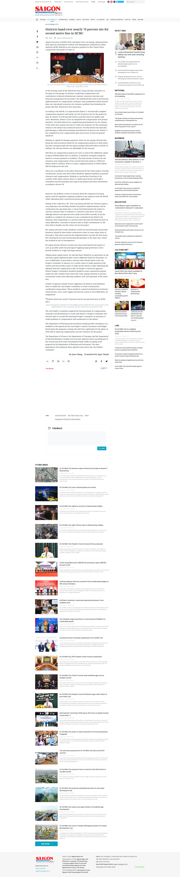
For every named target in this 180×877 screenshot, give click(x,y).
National (43, 19)
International (63, 19)
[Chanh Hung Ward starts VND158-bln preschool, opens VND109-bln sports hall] (46, 569)
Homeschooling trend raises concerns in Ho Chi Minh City (129, 231)
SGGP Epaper (101, 2)
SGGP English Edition (48, 11)
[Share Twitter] (37, 42)
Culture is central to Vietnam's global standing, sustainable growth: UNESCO (121, 294)
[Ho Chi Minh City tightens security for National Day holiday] (46, 512)
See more (45, 844)
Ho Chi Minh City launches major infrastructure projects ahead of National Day (83, 469)
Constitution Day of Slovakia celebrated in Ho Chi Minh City (81, 638)
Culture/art (101, 19)
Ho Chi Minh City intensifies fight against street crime (128, 367)
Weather (140, 19)
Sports (92, 19)
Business (72, 19)
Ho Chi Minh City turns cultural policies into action (78, 487)
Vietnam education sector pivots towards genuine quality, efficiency (128, 243)
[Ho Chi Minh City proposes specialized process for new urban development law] (46, 794)
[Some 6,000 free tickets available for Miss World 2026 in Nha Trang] (130, 260)
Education (85, 19)
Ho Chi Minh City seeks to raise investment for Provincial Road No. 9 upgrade (84, 733)
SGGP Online (58, 2)
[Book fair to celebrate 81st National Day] (138, 283)
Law (107, 19)
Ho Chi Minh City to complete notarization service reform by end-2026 (128, 331)
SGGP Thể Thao (68, 2)
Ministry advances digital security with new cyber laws (129, 361)
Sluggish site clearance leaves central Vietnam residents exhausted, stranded (128, 132)
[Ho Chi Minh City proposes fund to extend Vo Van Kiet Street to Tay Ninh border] (46, 775)
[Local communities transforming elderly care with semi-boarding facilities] (130, 41)
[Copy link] (37, 57)
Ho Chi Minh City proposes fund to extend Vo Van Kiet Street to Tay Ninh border (83, 770)
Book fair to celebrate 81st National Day (135, 292)
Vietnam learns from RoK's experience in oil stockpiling (130, 95)
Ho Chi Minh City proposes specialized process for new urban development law (82, 789)
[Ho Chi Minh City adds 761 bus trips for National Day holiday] (46, 531)
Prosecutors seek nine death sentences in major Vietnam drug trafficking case (129, 355)
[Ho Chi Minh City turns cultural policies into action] (46, 493)
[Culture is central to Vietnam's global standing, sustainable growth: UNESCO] (122, 283)
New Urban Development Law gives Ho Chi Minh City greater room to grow (129, 126)
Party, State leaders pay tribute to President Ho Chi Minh (129, 113)
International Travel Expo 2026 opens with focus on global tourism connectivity (84, 714)
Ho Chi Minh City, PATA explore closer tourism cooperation (81, 657)
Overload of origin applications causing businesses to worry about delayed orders (129, 177)
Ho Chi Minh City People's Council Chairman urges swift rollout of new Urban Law (83, 695)
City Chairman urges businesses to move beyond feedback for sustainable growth (82, 620)
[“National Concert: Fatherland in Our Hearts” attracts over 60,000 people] (138, 305)
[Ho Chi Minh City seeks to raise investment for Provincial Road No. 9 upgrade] (46, 738)
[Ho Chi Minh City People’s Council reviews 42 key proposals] (46, 550)
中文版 (93, 2)
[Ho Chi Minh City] (37, 68)
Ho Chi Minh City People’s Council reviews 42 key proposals (81, 544)
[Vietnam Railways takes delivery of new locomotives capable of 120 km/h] (130, 149)
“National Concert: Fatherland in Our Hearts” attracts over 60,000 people (137, 316)
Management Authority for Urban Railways (67, 419)
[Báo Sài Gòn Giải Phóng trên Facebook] (108, 2)
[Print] (37, 52)
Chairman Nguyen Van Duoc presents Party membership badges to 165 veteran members (84, 582)
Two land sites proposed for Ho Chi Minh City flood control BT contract (82, 752)
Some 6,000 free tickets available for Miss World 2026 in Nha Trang (128, 272)
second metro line (60, 415)
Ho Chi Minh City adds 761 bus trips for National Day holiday (81, 525)
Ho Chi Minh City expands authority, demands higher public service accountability (129, 64)
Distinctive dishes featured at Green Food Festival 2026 (121, 314)
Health (78, 19)
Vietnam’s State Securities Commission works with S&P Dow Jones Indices (128, 195)
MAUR (86, 415)
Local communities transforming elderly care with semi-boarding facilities (131, 54)
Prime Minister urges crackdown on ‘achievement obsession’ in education (129, 207)
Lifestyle (127, 19)
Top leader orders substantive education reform (128, 237)
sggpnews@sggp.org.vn (43, 871)
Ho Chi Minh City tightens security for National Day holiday (81, 506)
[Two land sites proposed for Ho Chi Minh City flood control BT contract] (46, 756)
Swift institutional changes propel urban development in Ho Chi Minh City (130, 71)
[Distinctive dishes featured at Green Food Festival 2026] (122, 305)
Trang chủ (37, 19)
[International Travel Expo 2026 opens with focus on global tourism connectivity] (46, 719)
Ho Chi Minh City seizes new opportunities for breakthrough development (82, 808)
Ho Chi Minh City (52, 19)
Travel (134, 19)
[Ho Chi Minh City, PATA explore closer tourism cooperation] (46, 663)
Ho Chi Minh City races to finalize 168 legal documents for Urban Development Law (83, 827)
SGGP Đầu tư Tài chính (82, 2)
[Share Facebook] (37, 36)
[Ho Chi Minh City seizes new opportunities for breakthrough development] (46, 813)
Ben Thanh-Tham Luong (75, 415)
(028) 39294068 (41, 868)
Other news (41, 464)
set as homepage (139, 867)
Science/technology (116, 19)
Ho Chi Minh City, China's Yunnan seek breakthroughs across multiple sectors (82, 676)
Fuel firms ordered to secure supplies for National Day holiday (128, 183)
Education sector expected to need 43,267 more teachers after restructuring (129, 225)
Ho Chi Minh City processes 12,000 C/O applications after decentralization (127, 189)
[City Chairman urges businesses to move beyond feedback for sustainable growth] (46, 625)
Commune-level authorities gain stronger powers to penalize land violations (129, 349)
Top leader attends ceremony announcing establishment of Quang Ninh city (129, 119)
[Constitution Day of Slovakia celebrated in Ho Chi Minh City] (46, 644)
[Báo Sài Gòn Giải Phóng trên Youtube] (111, 2)
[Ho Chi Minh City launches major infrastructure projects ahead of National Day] (46, 474)
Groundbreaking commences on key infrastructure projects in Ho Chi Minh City (131, 84)
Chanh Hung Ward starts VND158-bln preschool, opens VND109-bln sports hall (83, 564)
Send (103, 448)
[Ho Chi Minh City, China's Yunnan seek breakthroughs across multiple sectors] (46, 681)
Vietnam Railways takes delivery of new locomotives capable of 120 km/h (129, 161)
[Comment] (37, 63)
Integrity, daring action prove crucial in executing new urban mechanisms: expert (131, 78)
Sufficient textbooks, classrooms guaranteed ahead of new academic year (82, 601)
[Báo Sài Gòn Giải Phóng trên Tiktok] (114, 2)
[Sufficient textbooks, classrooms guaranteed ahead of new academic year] (46, 606)
